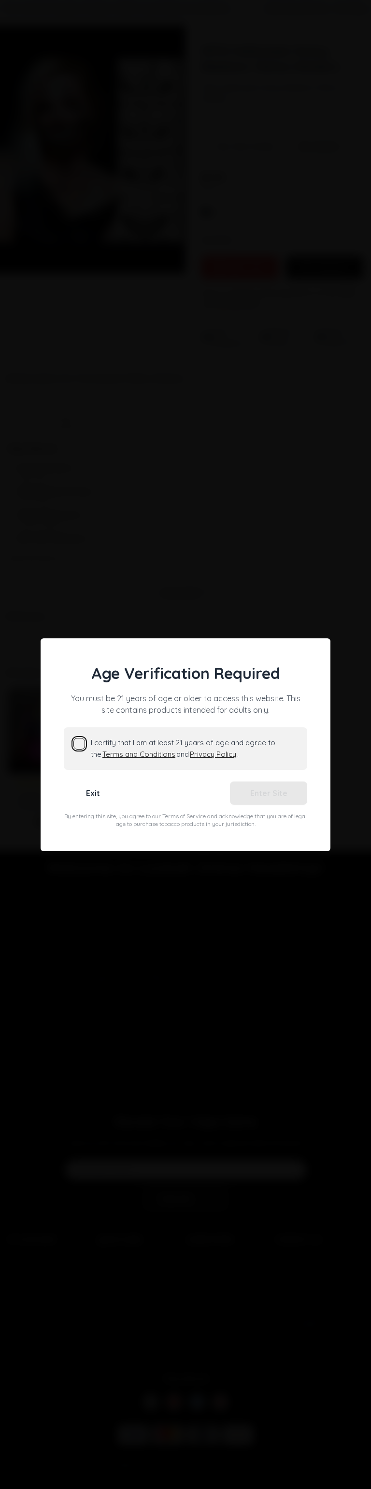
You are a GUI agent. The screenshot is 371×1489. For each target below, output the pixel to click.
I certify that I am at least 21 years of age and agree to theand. (183, 748)
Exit (93, 793)
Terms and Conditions (138, 754)
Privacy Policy (213, 754)
